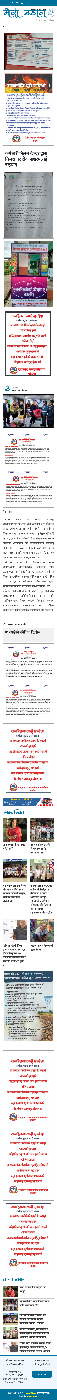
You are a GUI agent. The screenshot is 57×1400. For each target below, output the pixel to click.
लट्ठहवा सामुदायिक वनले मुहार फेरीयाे (41, 948)
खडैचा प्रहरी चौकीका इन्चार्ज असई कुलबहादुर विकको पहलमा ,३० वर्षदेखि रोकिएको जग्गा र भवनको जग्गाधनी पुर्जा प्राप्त (14, 955)
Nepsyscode (32, 1396)
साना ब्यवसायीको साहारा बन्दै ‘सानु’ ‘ (14, 847)
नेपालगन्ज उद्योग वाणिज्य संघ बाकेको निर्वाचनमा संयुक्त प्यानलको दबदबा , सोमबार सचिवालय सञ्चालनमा (14, 893)
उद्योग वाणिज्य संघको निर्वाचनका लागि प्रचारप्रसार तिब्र (40, 849)
